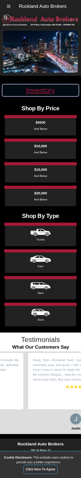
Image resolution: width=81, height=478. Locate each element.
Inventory (40, 90)
